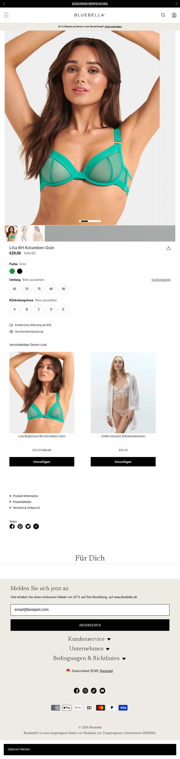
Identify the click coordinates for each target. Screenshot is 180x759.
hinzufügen (42, 462)
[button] (176, 4)
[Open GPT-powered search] (164, 15)
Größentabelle (161, 280)
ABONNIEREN (90, 625)
